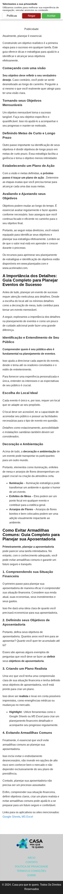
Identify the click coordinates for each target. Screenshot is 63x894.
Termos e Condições (31, 870)
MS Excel (27, 816)
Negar (31, 15)
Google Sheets (11, 816)
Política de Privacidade (31, 866)
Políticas (12, 15)
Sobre (31, 875)
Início (31, 857)
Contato (32, 862)
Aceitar (51, 15)
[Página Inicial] (32, 843)
